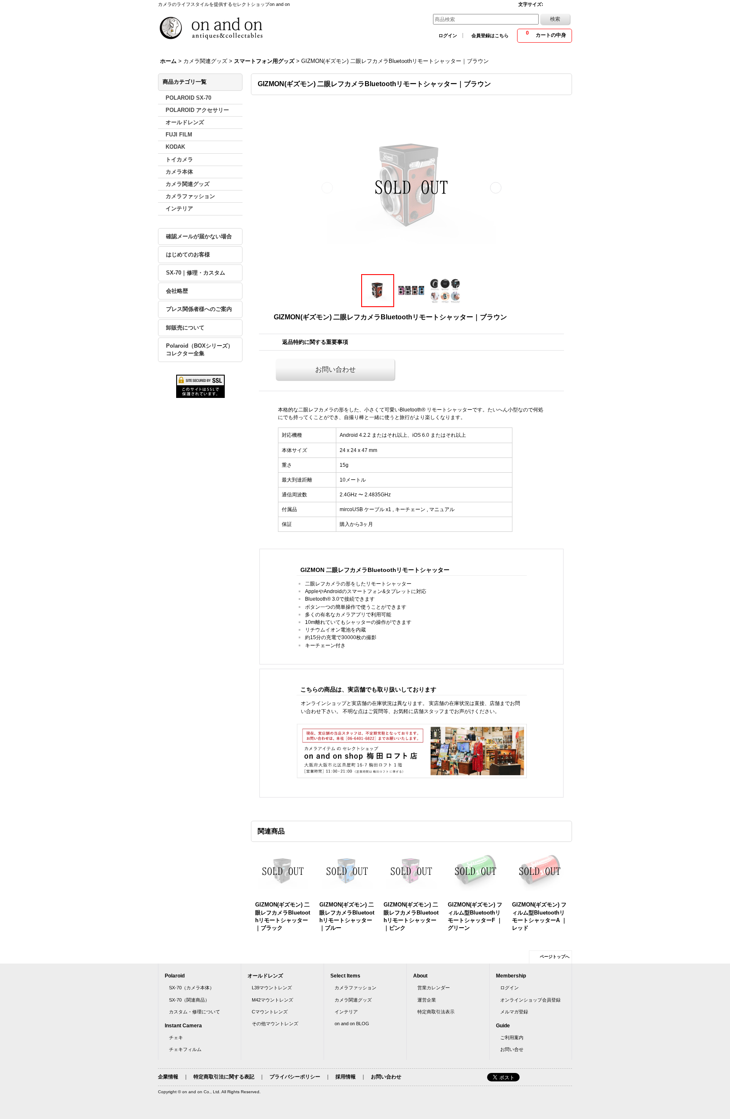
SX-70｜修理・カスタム (195, 273)
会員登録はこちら (490, 35)
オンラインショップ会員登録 (530, 999)
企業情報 (168, 1077)
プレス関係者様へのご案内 (199, 309)
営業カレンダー (433, 987)
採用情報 (345, 1077)
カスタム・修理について (194, 1011)
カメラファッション (355, 987)
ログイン (448, 35)
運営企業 (426, 999)
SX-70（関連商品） (189, 999)
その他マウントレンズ (275, 1023)
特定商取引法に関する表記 (223, 1077)
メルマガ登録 (514, 1011)
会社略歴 (177, 291)
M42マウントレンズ (272, 999)
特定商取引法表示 (436, 1011)
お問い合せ (511, 1049)
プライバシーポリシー (295, 1077)
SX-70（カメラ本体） (191, 987)
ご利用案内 (511, 1037)
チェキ (176, 1037)
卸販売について (185, 327)
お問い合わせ (335, 369)
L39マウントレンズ (272, 987)
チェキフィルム (185, 1049)
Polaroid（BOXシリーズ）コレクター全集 (199, 350)
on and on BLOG (352, 1023)
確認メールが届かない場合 (199, 236)
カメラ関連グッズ (353, 999)
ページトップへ (554, 956)
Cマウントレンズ (270, 1011)
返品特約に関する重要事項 (315, 342)
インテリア (346, 1011)
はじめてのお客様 (188, 254)
